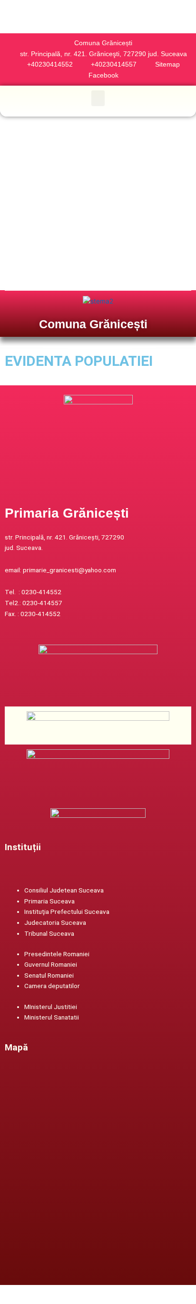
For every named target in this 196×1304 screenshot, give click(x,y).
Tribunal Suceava (49, 933)
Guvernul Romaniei (50, 964)
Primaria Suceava (49, 901)
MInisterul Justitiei (50, 1006)
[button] (98, 98)
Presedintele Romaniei (56, 954)
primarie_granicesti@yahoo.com (69, 570)
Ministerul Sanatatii (51, 1017)
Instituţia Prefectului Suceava (66, 911)
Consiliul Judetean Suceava (64, 890)
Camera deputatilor (52, 986)
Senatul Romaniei (49, 975)
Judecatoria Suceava (55, 922)
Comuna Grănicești (93, 324)
